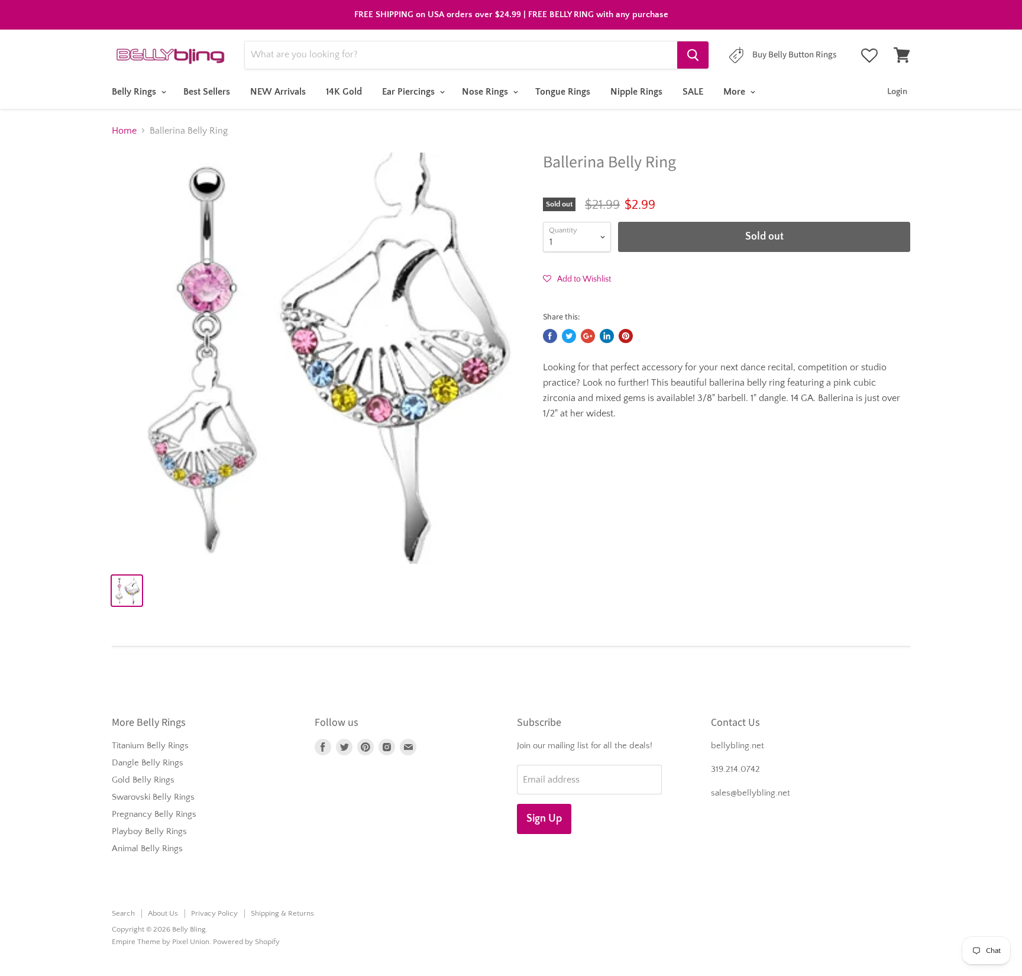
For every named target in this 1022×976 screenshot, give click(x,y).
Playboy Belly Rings (149, 831)
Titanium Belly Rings (150, 746)
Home (124, 130)
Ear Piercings (409, 91)
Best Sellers (206, 91)
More (735, 91)
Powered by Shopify (246, 942)
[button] (577, 278)
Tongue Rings (562, 91)
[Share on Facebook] (550, 336)
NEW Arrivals (278, 91)
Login (897, 91)
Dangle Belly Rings (147, 763)
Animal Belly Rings (147, 849)
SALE (693, 91)
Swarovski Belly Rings (153, 797)
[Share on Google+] (588, 336)
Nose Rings (486, 91)
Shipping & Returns (282, 913)
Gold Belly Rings (143, 780)
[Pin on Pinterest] (626, 336)
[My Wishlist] (869, 55)
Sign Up (544, 819)
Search (123, 913)
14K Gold (344, 91)
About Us (163, 913)
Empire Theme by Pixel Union (160, 942)
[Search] (693, 55)
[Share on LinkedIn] (607, 336)
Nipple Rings (636, 91)
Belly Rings (135, 91)
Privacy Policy (214, 913)
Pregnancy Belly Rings (154, 814)
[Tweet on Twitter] (569, 336)
